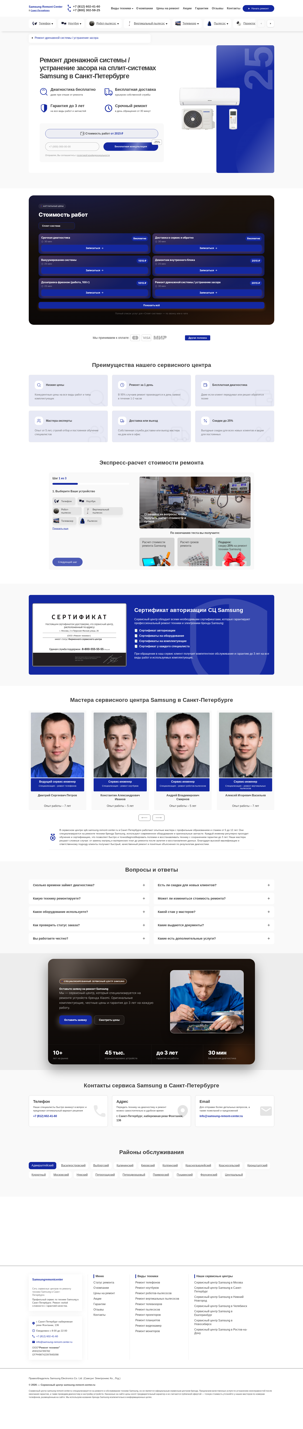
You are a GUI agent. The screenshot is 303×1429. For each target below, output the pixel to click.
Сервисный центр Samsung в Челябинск (220, 1306)
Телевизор (189, 23)
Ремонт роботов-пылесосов (153, 1293)
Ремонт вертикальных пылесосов (157, 1298)
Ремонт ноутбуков (147, 1287)
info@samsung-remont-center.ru (221, 1116)
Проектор (249, 23)
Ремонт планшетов (147, 1320)
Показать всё (151, 305)
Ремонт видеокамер (148, 1325)
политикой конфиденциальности (93, 155)
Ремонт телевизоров (148, 1304)
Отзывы (217, 8)
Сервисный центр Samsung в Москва (218, 1282)
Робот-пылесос (106, 23)
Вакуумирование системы (58, 260)
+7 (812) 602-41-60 (86, 6)
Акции (187, 8)
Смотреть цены (109, 1020)
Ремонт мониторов (147, 1331)
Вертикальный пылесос (149, 23)
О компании (144, 8)
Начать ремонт (260, 8)
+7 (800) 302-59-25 (86, 10)
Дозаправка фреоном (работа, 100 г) (65, 282)
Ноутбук (73, 23)
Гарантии (201, 8)
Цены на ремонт (167, 8)
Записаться (93, 247)
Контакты (233, 8)
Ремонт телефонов (147, 1282)
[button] (144, 818)
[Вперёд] (270, 23)
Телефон (44, 23)
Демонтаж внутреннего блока (175, 260)
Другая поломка (197, 338)
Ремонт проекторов (148, 1314)
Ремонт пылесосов (147, 1309)
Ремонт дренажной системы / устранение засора (188, 282)
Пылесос (220, 23)
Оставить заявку (75, 1020)
